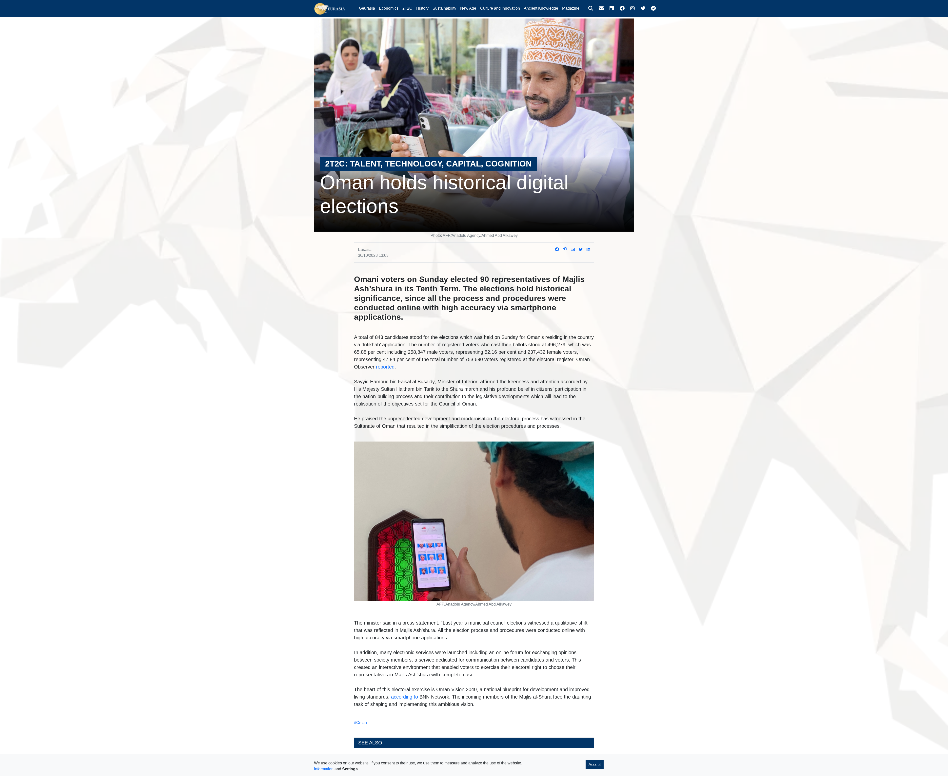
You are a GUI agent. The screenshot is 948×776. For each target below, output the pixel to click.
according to (404, 697)
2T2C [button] (407, 8)
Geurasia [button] (367, 8)
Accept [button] (595, 764)
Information (324, 769)
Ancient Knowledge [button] (541, 8)
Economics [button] (388, 8)
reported (385, 367)
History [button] (422, 8)
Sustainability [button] (444, 8)
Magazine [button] (570, 8)
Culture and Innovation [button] (500, 8)
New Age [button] (468, 8)
